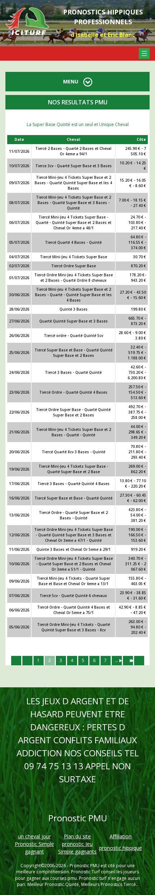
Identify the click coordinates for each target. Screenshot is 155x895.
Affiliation (121, 836)
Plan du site (77, 836)
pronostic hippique (120, 847)
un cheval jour (34, 836)
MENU (71, 81)
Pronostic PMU (84, 865)
